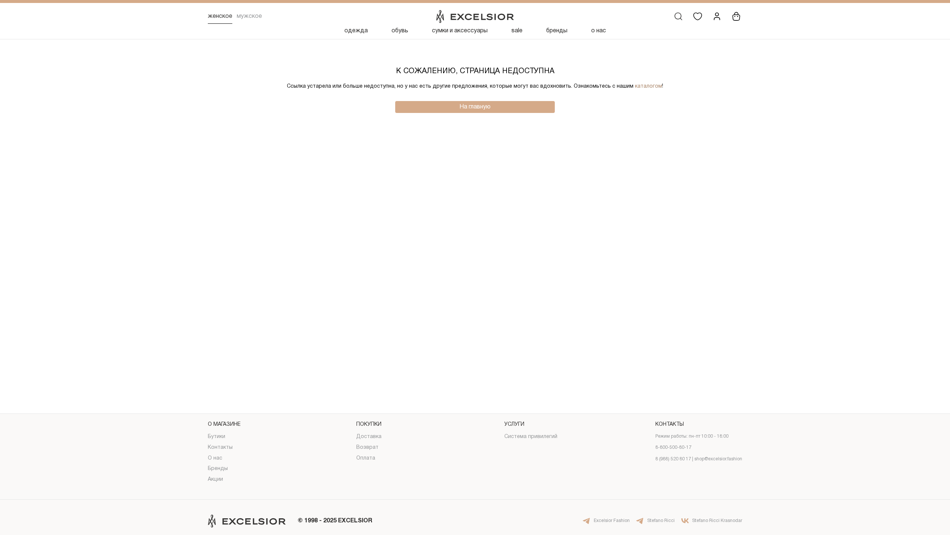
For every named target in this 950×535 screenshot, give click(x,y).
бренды (556, 30)
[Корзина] (736, 16)
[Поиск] (678, 16)
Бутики (216, 436)
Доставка (368, 436)
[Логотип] (475, 16)
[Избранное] (698, 16)
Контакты (220, 447)
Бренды (218, 468)
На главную (475, 107)
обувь (400, 30)
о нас (598, 30)
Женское (220, 16)
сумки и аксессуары (460, 30)
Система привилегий (530, 436)
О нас (215, 458)
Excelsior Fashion (612, 521)
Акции (215, 479)
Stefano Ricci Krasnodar (717, 521)
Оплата (365, 458)
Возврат (367, 447)
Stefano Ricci (661, 521)
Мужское (249, 16)
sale (516, 30)
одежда (356, 30)
